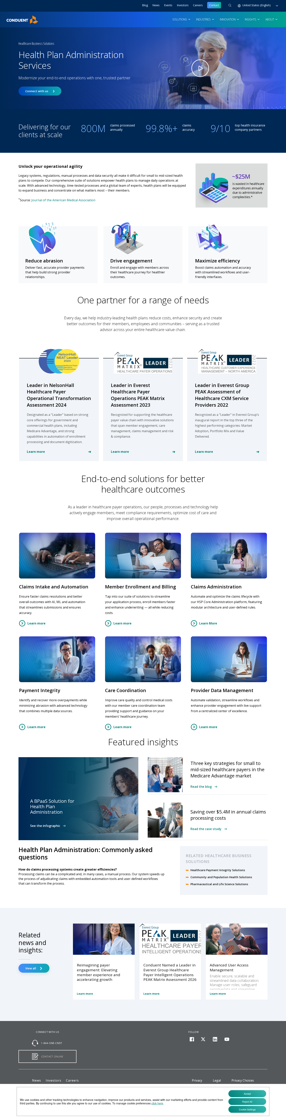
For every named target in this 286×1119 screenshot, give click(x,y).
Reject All (247, 1101)
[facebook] (191, 1039)
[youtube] (227, 1039)
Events (168, 5)
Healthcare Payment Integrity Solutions (217, 870)
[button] (229, 6)
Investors (183, 5)
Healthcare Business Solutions (36, 43)
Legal (217, 1080)
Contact (214, 5)
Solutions (180, 19)
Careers (198, 5)
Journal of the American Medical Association (63, 200)
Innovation (228, 19)
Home (10, 18)
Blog (145, 5)
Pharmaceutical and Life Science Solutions (219, 884)
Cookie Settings (247, 1109)
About (270, 19)
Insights (251, 19)
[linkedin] (215, 1039)
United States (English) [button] (256, 5)
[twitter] (203, 1039)
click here (157, 1103)
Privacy (197, 1080)
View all (31, 968)
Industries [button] (203, 19)
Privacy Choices (243, 1080)
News (156, 5)
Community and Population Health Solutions (221, 877)
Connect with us (36, 91)
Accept (247, 1093)
